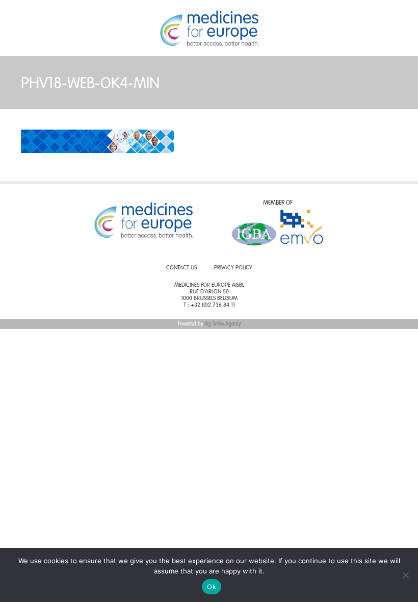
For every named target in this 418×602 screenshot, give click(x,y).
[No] (405, 575)
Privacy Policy (233, 268)
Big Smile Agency (222, 324)
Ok (211, 587)
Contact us (181, 268)
